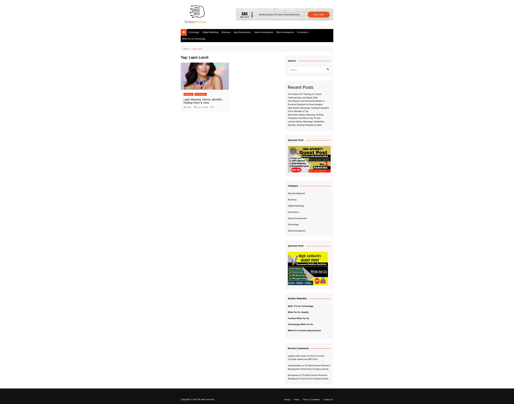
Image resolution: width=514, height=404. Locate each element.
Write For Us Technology (193, 39)
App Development (242, 32)
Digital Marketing (210, 32)
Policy (297, 400)
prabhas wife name (297, 356)
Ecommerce (303, 32)
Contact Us (328, 400)
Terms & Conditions (311, 400)
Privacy (287, 400)
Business (226, 32)
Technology (193, 32)
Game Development (263, 32)
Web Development (285, 32)
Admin (188, 107)
